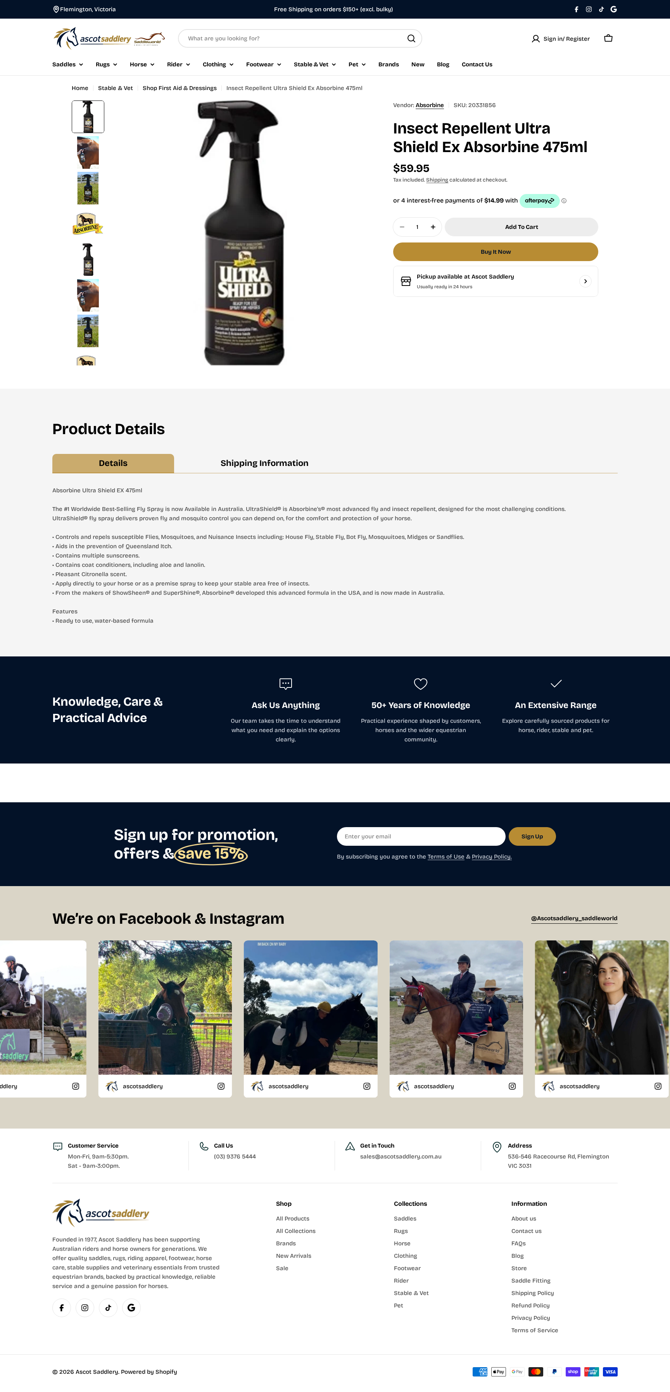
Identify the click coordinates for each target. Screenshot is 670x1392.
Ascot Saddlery (97, 1371)
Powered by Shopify (149, 1371)
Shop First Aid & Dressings (180, 88)
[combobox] (300, 38)
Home (80, 88)
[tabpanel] (335, 555)
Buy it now (496, 251)
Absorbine (430, 105)
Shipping (437, 180)
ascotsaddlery (34, 1085)
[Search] (411, 38)
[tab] (113, 463)
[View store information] (585, 281)
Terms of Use (446, 856)
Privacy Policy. (492, 856)
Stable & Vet (115, 88)
